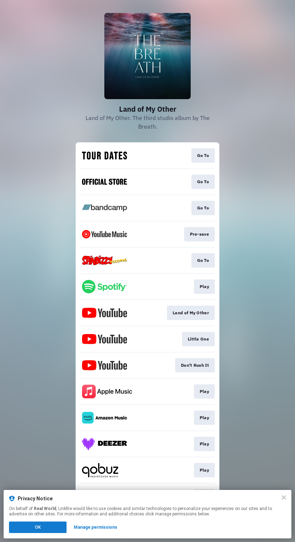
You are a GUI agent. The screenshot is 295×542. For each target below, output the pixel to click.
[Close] (284, 497)
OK (38, 527)
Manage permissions (95, 527)
